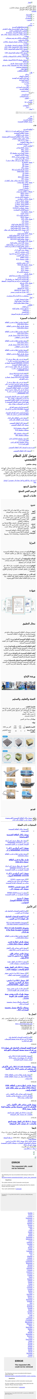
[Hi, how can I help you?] (35, 1158)
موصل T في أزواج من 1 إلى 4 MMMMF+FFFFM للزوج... (17, 874)
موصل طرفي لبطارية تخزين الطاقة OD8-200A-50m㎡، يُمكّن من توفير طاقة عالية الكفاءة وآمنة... (20, 1087)
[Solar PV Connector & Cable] (17, 831)
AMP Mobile (32, 1139)
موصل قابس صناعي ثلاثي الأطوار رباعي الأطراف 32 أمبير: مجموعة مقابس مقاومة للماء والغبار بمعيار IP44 (18, 1107)
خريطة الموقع (8, 1137)
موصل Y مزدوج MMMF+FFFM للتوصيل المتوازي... (19, 900)
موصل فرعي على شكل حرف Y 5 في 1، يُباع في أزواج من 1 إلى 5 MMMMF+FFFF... (17, 368)
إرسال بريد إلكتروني (30, 1148)
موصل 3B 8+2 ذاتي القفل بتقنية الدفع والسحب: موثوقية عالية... (17, 968)
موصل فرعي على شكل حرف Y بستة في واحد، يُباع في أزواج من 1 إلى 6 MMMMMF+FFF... (17, 391)
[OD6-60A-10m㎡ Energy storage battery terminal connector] (17, 856)
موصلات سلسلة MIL (22, 435)
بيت (31, 116)
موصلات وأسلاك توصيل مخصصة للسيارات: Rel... (17, 1009)
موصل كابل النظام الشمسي (20, 425)
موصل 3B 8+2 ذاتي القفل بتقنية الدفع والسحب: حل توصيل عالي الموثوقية (22, 1122)
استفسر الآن (32, 1136)
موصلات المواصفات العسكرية (26, 1143)
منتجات (30, 118)
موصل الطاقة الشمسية (25, 121)
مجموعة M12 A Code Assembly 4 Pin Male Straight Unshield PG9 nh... (17, 930)
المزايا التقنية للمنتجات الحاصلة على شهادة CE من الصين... (17, 918)
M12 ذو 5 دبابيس (13, 1141)
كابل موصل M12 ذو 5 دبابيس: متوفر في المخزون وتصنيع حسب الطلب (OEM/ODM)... (17, 982)
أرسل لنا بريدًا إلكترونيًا (29, 480)
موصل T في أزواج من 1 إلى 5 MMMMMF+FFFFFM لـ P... (17, 849)
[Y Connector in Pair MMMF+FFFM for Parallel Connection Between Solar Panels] (17, 894)
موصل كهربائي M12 (30, 1145)
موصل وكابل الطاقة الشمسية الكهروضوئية (18, 818)
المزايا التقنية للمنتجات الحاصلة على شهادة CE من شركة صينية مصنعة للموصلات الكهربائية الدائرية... (18, 1050)
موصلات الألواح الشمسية (9, 1143)
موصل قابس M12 (30, 1141)
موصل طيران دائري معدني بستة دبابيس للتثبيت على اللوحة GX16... (17, 996)
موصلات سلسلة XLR (22, 430)
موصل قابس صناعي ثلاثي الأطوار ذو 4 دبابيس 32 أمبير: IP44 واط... (18, 956)
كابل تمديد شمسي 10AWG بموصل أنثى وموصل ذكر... (18, 888)
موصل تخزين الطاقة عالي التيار (19, 419)
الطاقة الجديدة (27, 120)
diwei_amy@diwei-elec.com (23, 1024)
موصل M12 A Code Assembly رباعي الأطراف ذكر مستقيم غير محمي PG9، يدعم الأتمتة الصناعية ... (19, 1069)
